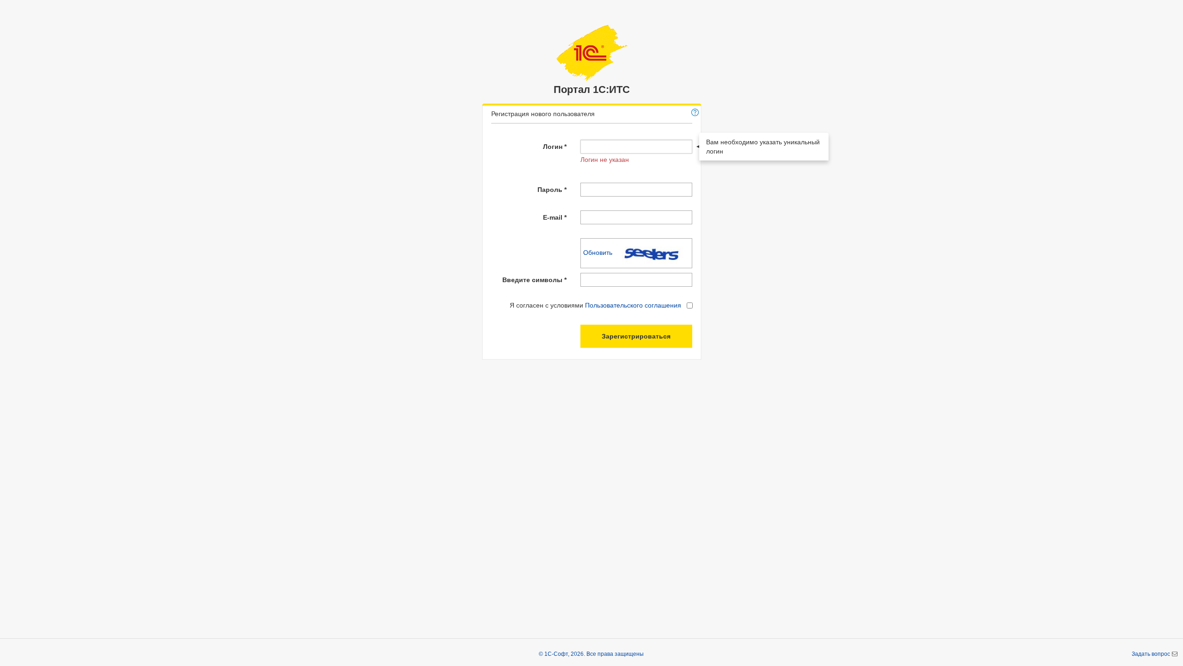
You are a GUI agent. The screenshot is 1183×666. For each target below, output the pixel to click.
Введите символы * (534, 280)
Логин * (555, 146)
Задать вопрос (1151, 654)
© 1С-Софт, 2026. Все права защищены (591, 654)
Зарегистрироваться (636, 336)
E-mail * (555, 217)
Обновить (598, 252)
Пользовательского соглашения (633, 305)
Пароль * (552, 189)
